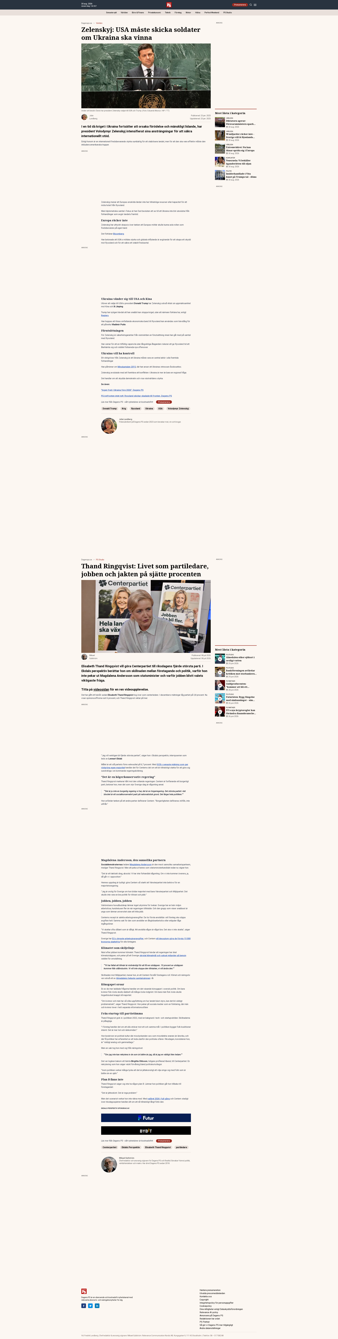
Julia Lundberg (125, 419)
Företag (178, 13)
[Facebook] (83, 1305)
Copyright (204, 1299)
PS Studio (227, 13)
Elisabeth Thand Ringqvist (158, 1147)
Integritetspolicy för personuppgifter (216, 1303)
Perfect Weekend (212, 13)
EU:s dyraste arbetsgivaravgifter (128, 938)
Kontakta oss (206, 1296)
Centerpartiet (109, 1147)
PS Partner (205, 1322)
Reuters (105, 315)
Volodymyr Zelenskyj (178, 408)
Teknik (167, 13)
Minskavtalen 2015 (127, 367)
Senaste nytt (111, 13)
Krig (124, 408)
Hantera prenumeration (210, 1290)
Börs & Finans (138, 13)
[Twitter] (90, 1305)
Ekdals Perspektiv (131, 1147)
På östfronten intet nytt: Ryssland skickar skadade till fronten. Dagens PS (136, 396)
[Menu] (255, 4)
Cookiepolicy (206, 1306)
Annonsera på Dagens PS (211, 1315)
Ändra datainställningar (210, 1328)
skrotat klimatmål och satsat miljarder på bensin (163, 955)
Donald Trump (110, 408)
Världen (124, 13)
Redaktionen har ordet (210, 1318)
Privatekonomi (154, 13)
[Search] (250, 4)
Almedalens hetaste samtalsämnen (133, 978)
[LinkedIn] (97, 1305)
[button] (146, 1118)
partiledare (181, 1147)
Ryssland (135, 408)
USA (160, 408)
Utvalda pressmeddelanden (212, 1293)
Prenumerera (240, 5)
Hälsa (197, 13)
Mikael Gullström (126, 1158)
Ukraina (149, 408)
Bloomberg (118, 234)
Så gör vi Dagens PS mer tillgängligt (216, 1325)
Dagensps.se (86, 23)
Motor (188, 13)
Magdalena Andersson (141, 864)
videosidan (101, 689)
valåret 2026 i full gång (159, 1098)
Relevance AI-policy (209, 1312)
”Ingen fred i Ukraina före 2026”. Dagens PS (122, 390)
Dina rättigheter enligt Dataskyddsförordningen (221, 1309)
